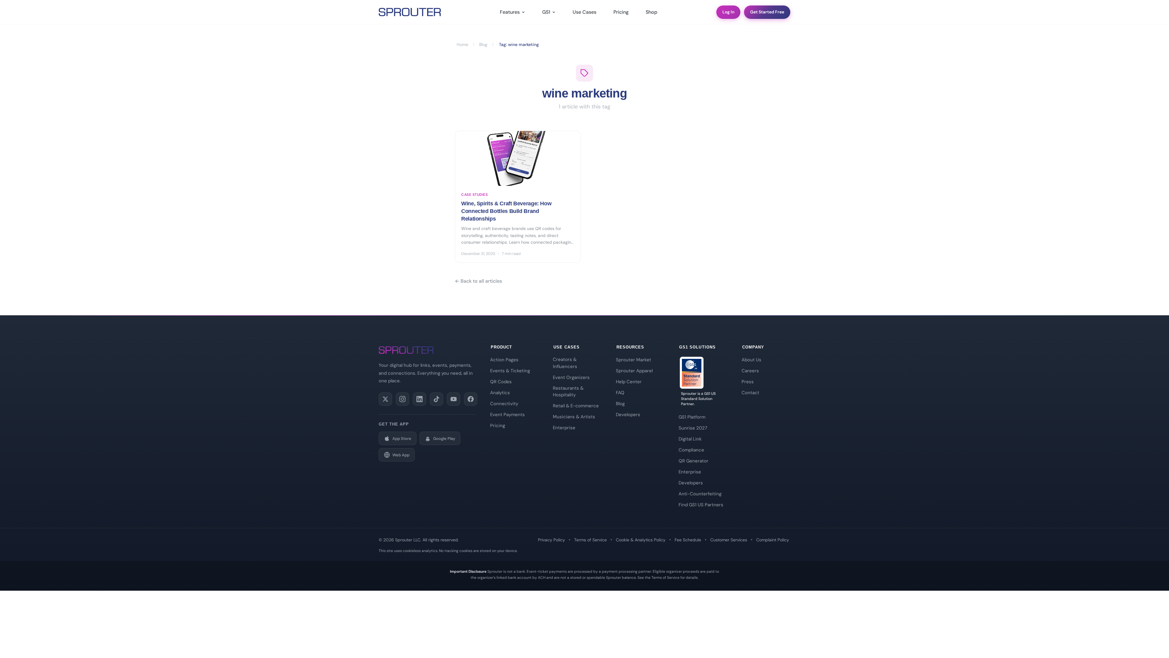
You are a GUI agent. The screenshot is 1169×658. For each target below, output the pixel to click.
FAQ (620, 393)
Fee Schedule (688, 540)
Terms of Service (590, 540)
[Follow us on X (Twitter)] (385, 399)
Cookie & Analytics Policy (640, 540)
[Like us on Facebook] (470, 399)
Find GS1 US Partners (701, 505)
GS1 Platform (692, 417)
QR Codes (501, 382)
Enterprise (564, 428)
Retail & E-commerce (576, 406)
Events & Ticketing (510, 371)
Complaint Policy (772, 540)
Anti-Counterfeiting (700, 494)
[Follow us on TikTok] (436, 399)
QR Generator (693, 461)
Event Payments (507, 415)
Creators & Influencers (565, 363)
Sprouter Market (633, 360)
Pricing (621, 12)
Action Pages (504, 360)
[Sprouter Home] (410, 12)
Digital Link (690, 439)
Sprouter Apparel (634, 371)
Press (748, 382)
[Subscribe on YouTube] (453, 399)
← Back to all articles (478, 281)
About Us (751, 360)
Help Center (629, 382)
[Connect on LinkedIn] (419, 399)
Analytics (500, 393)
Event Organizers (571, 377)
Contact (750, 393)
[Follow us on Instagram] (402, 399)
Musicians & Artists (574, 417)
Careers (750, 371)
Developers (628, 415)
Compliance (691, 450)
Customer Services (728, 540)
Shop (651, 12)
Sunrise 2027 (693, 428)
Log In (728, 12)
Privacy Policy (551, 540)
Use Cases (584, 12)
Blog (620, 404)
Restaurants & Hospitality (568, 391)
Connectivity (504, 404)
